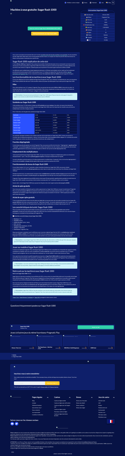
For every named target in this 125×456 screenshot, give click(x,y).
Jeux (102, 2)
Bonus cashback (80, 405)
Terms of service (54, 387)
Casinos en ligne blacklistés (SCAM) (61, 414)
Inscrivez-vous (51, 383)
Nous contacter (36, 410)
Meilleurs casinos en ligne (73, 2)
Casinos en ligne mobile (60, 400)
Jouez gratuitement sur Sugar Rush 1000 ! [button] (45, 33)
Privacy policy (44, 387)
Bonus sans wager (80, 407)
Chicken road (101, 400)
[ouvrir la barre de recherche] (113, 2)
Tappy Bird (37, 297)
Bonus (85, 2)
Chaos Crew (16, 297)
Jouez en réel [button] (95, 327)
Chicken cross (101, 412)
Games (14, 354)
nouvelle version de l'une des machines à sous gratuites (54, 54)
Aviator (100, 405)
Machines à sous (102, 417)
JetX (99, 403)
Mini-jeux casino (102, 414)
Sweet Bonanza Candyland (26, 297)
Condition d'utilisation (37, 414)
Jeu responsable (36, 412)
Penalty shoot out (102, 407)
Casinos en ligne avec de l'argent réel (62, 406)
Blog (109, 2)
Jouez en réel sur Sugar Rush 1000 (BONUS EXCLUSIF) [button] (45, 28)
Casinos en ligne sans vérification (62, 403)
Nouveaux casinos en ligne (60, 411)
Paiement (94, 2)
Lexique (34, 403)
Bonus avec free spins (81, 400)
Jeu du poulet (101, 410)
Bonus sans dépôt (80, 403)
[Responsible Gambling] (62, 428)
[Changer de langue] (111, 421)
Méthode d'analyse (37, 405)
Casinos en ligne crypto (60, 409)
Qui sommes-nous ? (37, 407)
